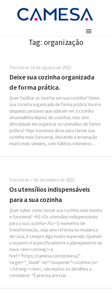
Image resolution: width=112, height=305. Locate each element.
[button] (88, 31)
